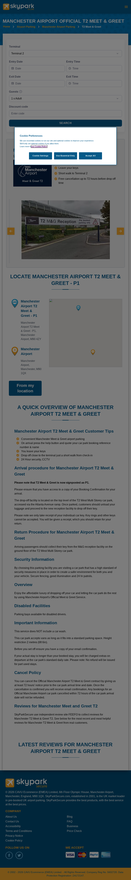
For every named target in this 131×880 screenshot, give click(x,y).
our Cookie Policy (39, 146)
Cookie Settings (40, 156)
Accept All (90, 156)
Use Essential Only (65, 156)
